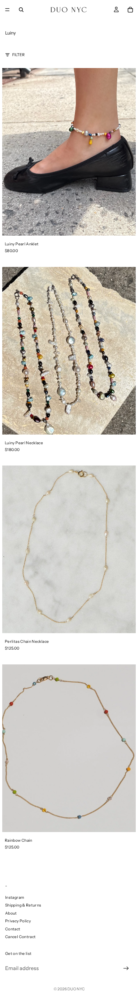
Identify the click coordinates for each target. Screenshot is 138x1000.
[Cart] (130, 10)
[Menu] (7, 9)
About (11, 913)
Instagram (14, 897)
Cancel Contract (20, 936)
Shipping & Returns (23, 905)
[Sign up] (126, 968)
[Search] (21, 10)
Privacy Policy (18, 921)
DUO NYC (76, 988)
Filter (18, 54)
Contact (13, 928)
